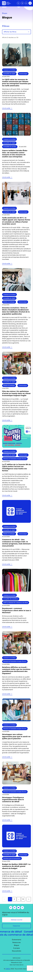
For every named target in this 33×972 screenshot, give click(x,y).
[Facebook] (10, 907)
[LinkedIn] (14, 907)
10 (23, 899)
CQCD (7, 969)
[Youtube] (18, 907)
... (18, 899)
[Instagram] (22, 907)
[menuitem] (16, 940)
